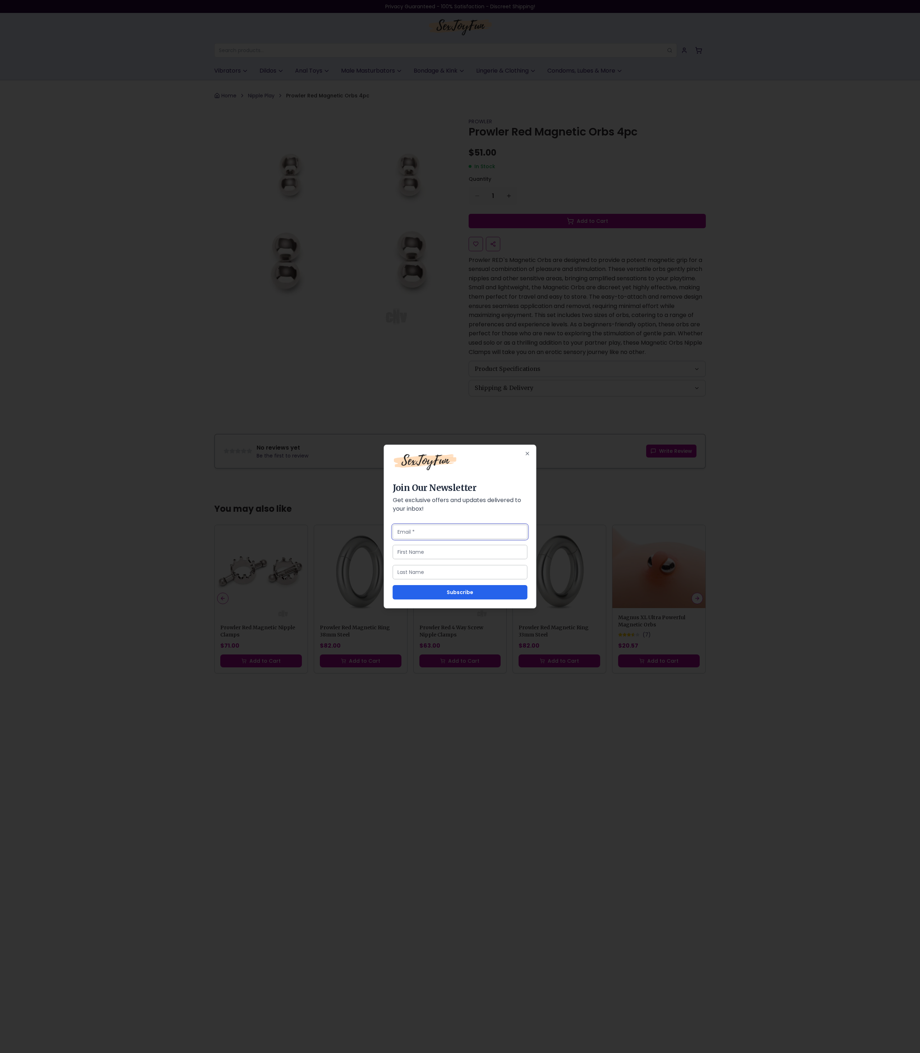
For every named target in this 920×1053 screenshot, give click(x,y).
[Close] (527, 453)
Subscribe (460, 592)
